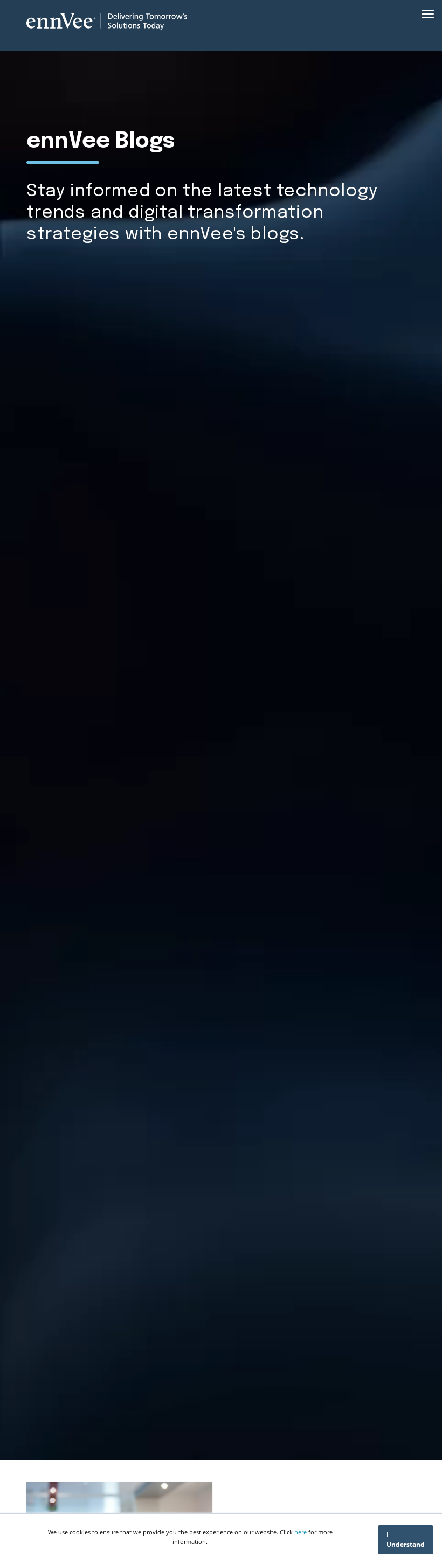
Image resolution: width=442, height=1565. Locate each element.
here (300, 1532)
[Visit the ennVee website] (106, 21)
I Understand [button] (405, 1539)
